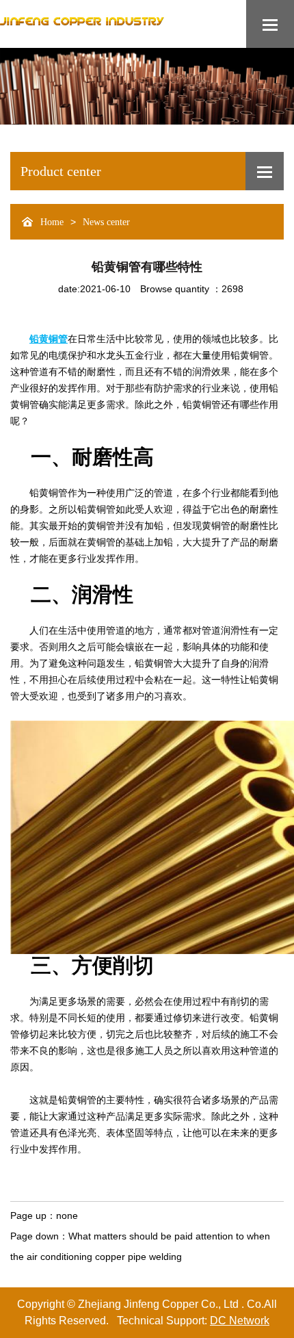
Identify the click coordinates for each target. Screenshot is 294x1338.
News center (106, 222)
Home (52, 222)
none (67, 1215)
